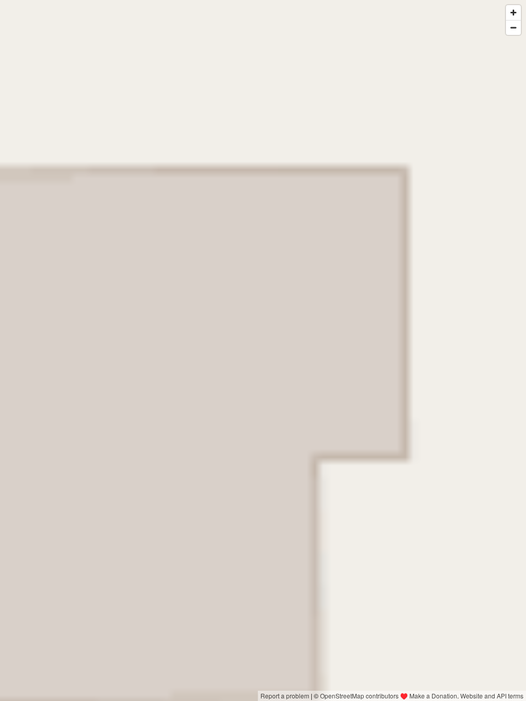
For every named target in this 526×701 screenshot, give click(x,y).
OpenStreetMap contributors (359, 695)
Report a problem (284, 695)
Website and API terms (491, 695)
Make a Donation (433, 695)
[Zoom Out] (513, 27)
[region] (263, 350)
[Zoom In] (513, 12)
